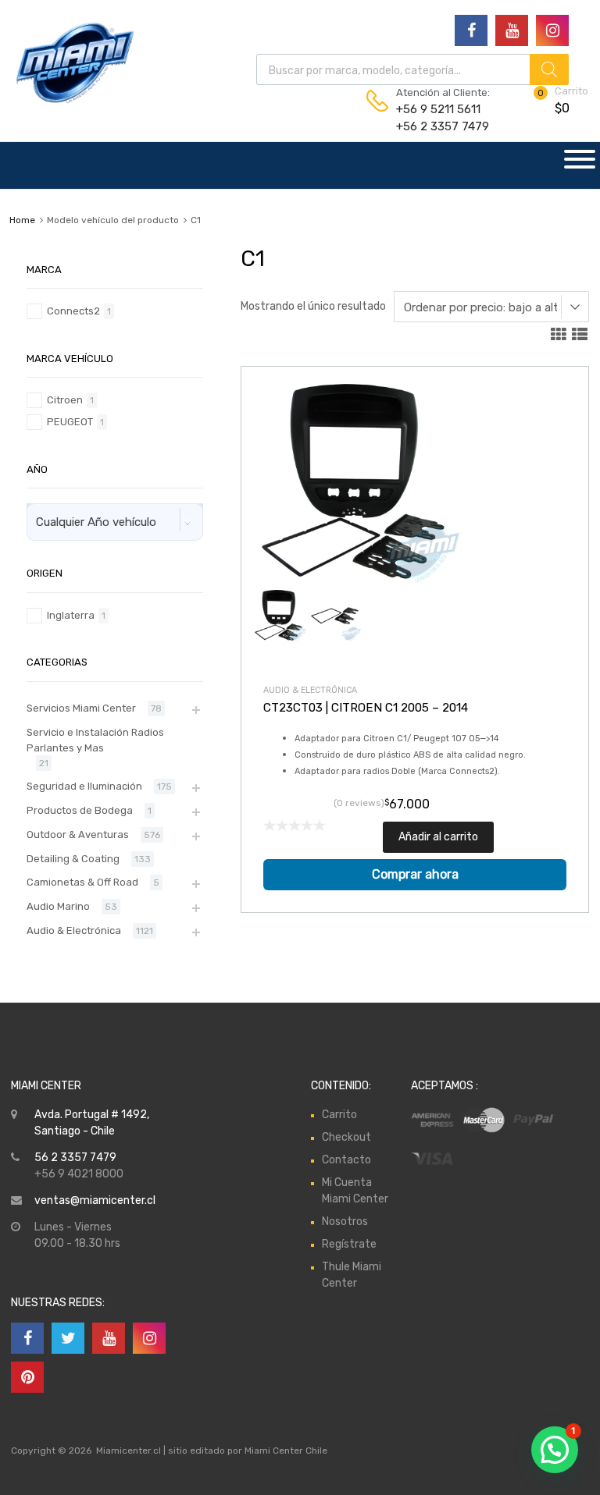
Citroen (65, 400)
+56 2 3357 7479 (434, 126)
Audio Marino (58, 906)
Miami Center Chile (286, 1450)
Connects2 (73, 311)
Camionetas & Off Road (82, 882)
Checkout (346, 1137)
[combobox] (115, 522)
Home (22, 220)
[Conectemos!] (471, 30)
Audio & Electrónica (310, 690)
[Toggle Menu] (579, 165)
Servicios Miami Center (81, 708)
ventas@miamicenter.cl (94, 1200)
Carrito (339, 1114)
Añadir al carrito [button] (438, 836)
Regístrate (349, 1244)
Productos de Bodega (80, 810)
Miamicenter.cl (128, 1450)
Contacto (346, 1160)
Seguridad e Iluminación (84, 786)
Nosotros (345, 1221)
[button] (554, 1449)
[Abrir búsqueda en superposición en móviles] (412, 69)
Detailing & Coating (73, 859)
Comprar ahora (415, 874)
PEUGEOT (70, 422)
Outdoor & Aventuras (78, 834)
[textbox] (104, 522)
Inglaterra (71, 615)
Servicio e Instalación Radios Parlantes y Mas (95, 740)
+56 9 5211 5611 (434, 109)
